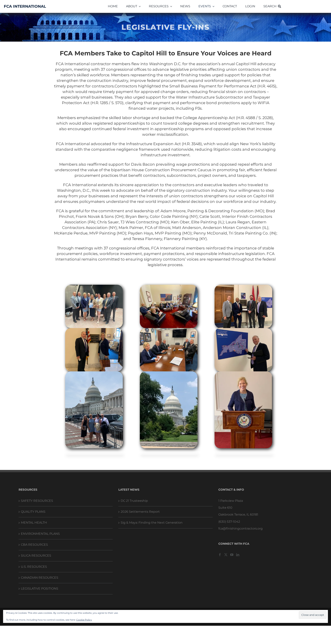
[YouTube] (231, 554)
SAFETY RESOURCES (37, 501)
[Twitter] (225, 554)
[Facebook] (219, 554)
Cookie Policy (84, 619)
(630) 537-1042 (229, 521)
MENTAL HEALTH (34, 522)
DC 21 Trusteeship (134, 501)
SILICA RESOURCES (36, 555)
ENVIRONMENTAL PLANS (40, 534)
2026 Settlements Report (140, 511)
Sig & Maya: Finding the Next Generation (152, 522)
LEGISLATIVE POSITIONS (39, 588)
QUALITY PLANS (33, 511)
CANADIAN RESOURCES (39, 577)
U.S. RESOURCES (34, 566)
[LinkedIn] (237, 554)
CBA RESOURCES (34, 544)
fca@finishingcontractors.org (240, 528)
